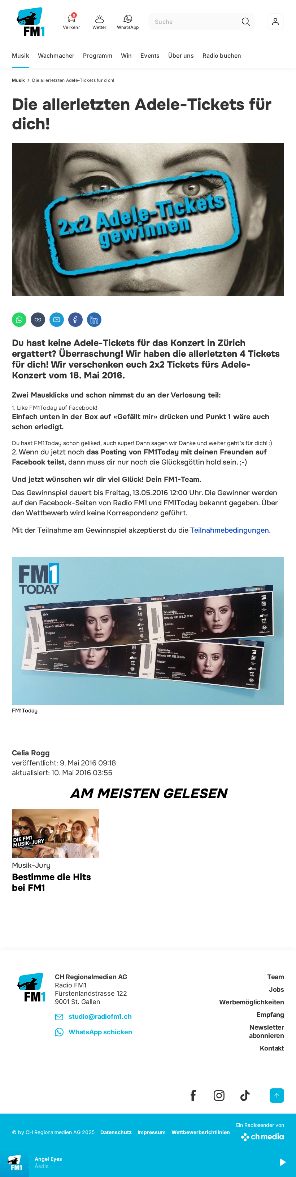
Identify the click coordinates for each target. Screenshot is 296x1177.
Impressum (152, 1132)
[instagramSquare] (219, 1095)
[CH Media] (260, 1136)
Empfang (270, 1014)
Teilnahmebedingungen (229, 530)
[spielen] (282, 1162)
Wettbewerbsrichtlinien (200, 1132)
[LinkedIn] (94, 319)
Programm (97, 55)
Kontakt (272, 1048)
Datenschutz (116, 1132)
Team (275, 977)
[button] (128, 21)
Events (150, 55)
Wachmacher (56, 55)
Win (126, 55)
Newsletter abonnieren (266, 1031)
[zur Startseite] (30, 21)
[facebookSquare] (193, 1095)
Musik (20, 55)
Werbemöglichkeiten (251, 1002)
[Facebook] (75, 319)
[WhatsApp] (19, 319)
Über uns (181, 55)
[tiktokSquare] (245, 1095)
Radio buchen (222, 55)
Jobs (276, 989)
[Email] (56, 319)
